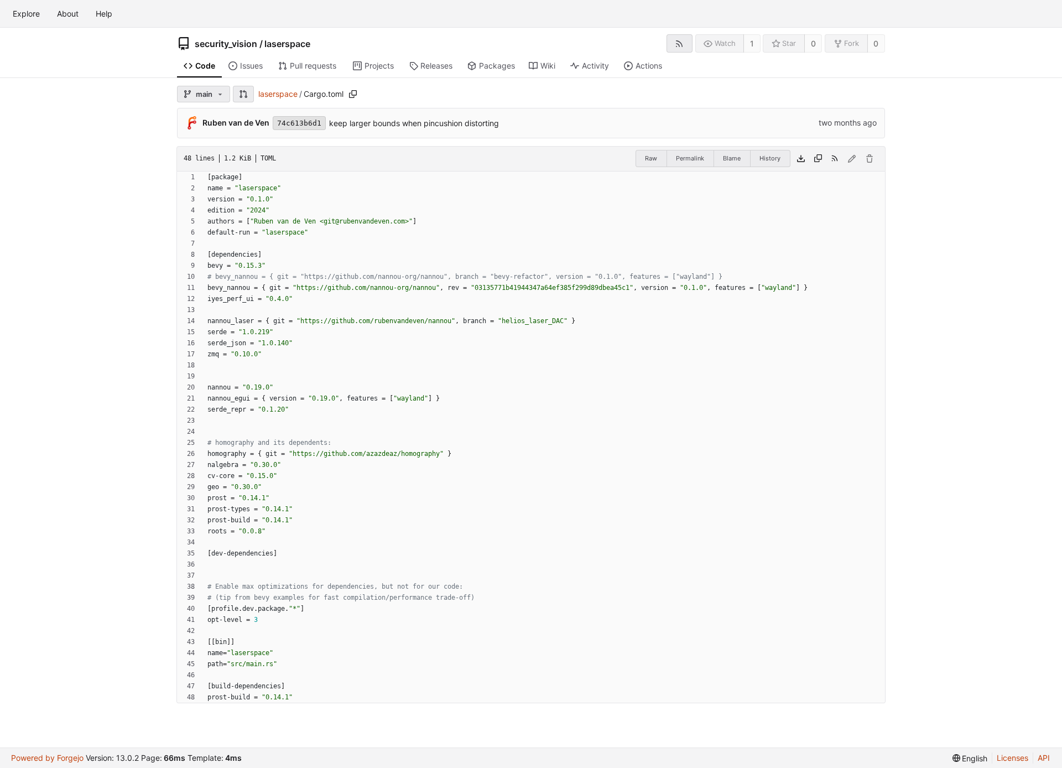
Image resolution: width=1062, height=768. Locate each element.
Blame (732, 158)
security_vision (226, 43)
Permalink (690, 158)
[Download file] (801, 159)
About (68, 13)
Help (104, 13)
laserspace (287, 43)
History (769, 158)
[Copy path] (353, 94)
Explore (26, 13)
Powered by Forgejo (47, 757)
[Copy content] (818, 159)
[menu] (970, 758)
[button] (243, 94)
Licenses (1012, 757)
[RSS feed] (680, 43)
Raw (651, 158)
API (1044, 757)
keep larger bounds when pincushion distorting (414, 123)
